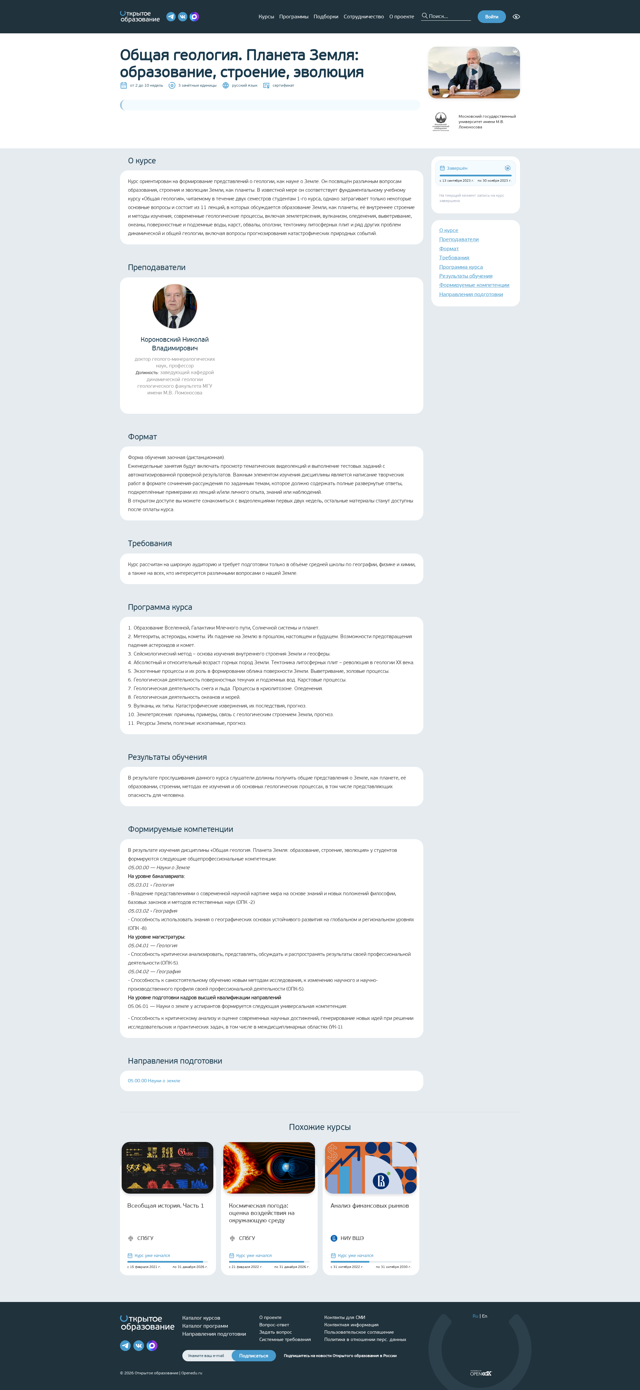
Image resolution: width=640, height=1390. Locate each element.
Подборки (326, 16)
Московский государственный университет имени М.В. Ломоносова (487, 121)
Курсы (266, 16)
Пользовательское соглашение (359, 1332)
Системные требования (285, 1339)
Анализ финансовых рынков (370, 1205)
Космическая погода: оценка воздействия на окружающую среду (262, 1213)
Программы (293, 16)
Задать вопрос (275, 1332)
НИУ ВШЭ (352, 1238)
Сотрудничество (364, 16)
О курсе (448, 230)
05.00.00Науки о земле (154, 1081)
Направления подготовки (471, 294)
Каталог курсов (201, 1318)
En (484, 1316)
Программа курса (461, 267)
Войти (491, 17)
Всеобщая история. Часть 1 (165, 1205)
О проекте (401, 16)
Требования (454, 257)
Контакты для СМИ (344, 1317)
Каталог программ (205, 1326)
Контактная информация (351, 1325)
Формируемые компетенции (474, 285)
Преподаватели (459, 239)
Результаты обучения (466, 276)
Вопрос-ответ (274, 1325)
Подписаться (253, 1356)
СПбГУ (145, 1238)
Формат (449, 248)
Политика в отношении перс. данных (365, 1339)
